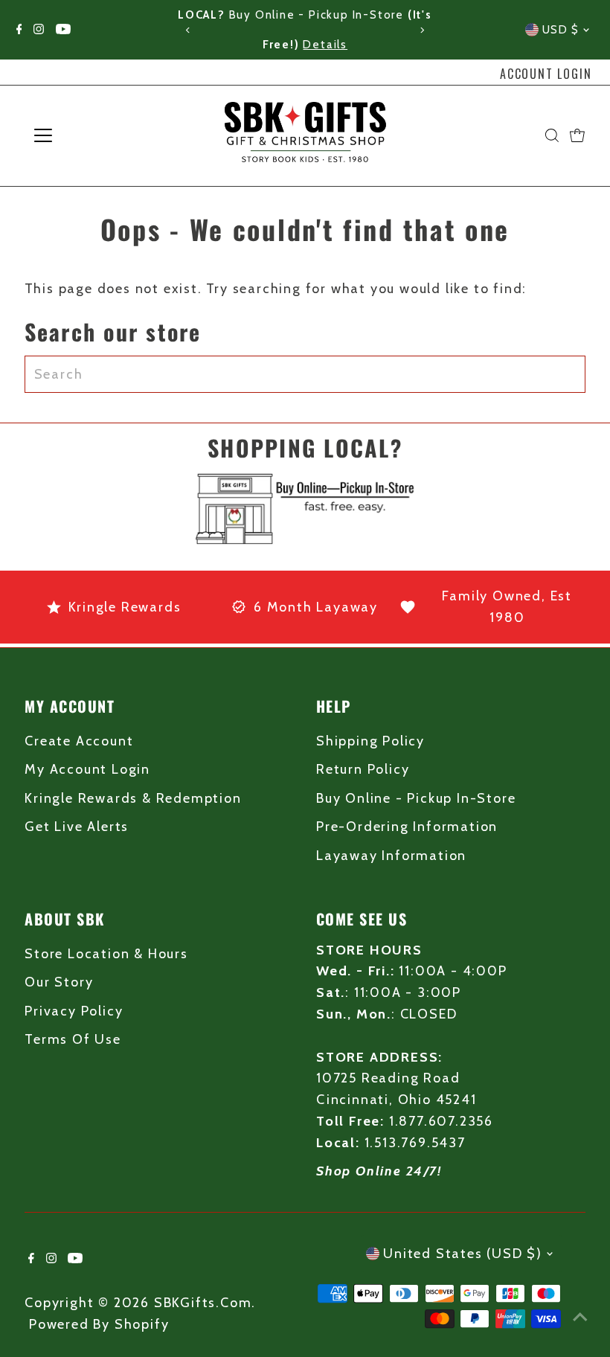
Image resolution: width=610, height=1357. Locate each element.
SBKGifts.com (203, 1303)
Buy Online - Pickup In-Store (416, 798)
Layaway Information (391, 855)
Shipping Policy (370, 741)
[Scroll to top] (580, 1316)
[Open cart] (577, 135)
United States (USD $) (462, 1253)
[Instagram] (39, 30)
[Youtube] (63, 30)
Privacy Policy (74, 1011)
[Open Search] (552, 135)
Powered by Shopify (99, 1324)
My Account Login (87, 769)
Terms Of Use (73, 1039)
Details (256, 44)
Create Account (79, 741)
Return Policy (362, 769)
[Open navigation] (91, 135)
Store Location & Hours (106, 954)
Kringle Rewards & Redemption (133, 798)
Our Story (59, 982)
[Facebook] (19, 30)
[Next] (421, 30)
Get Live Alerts (77, 826)
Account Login (545, 74)
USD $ (561, 29)
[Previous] (188, 30)
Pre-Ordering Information (407, 826)
